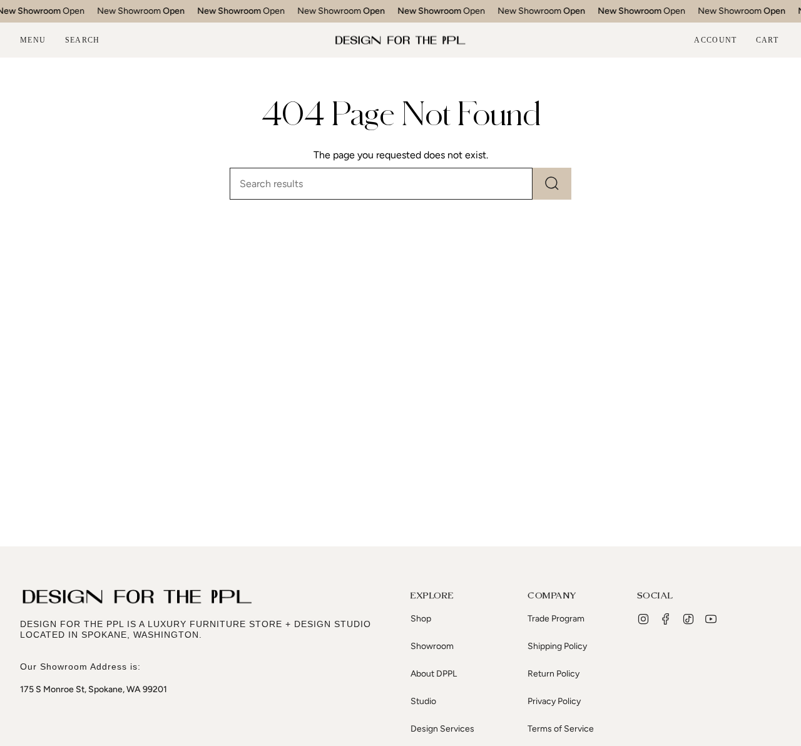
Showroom (432, 646)
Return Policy (553, 673)
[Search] (552, 184)
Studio (423, 701)
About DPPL (434, 673)
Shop (421, 618)
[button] (83, 40)
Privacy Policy (554, 701)
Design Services (442, 728)
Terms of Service (561, 728)
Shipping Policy (557, 646)
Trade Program (556, 618)
